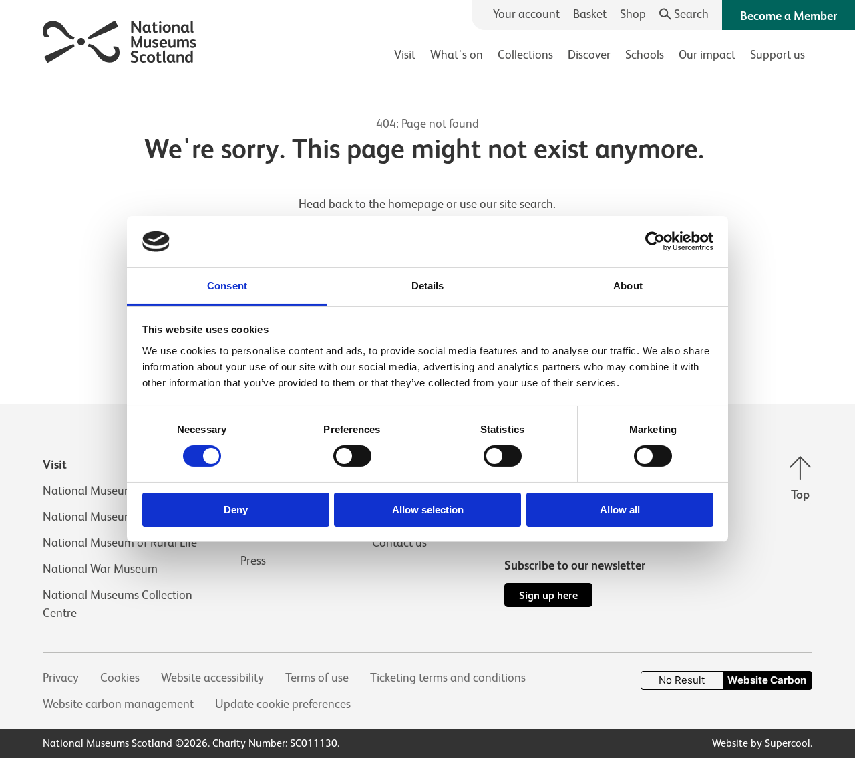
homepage (416, 204)
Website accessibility (212, 677)
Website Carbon (766, 680)
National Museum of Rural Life (120, 542)
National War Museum (100, 569)
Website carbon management (118, 704)
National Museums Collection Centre (117, 604)
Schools (644, 54)
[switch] (352, 456)
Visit (404, 54)
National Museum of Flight (111, 516)
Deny (236, 509)
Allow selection (428, 509)
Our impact (707, 54)
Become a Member (788, 16)
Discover (589, 54)
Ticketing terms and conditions (448, 677)
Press (253, 560)
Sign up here (548, 595)
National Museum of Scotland (119, 490)
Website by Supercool (761, 743)
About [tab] (628, 285)
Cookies (120, 677)
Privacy (61, 677)
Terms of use (317, 677)
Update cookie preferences (283, 704)
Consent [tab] (227, 285)
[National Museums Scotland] (120, 40)
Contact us (399, 542)
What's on (456, 54)
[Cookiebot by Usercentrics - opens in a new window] (654, 241)
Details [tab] (427, 285)
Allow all (620, 509)
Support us (777, 54)
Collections (525, 54)
